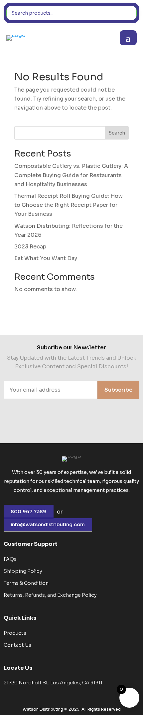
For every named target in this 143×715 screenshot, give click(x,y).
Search (116, 133)
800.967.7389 (28, 512)
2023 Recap (30, 246)
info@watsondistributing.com (48, 525)
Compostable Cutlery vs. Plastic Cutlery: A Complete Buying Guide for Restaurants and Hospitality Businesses (71, 175)
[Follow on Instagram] (81, 422)
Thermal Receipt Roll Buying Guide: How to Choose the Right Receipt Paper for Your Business (68, 204)
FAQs (10, 559)
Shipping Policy (23, 571)
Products (15, 633)
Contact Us (17, 645)
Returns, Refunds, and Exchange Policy (50, 595)
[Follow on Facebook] (62, 422)
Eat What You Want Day (45, 258)
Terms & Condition (26, 583)
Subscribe (118, 389)
